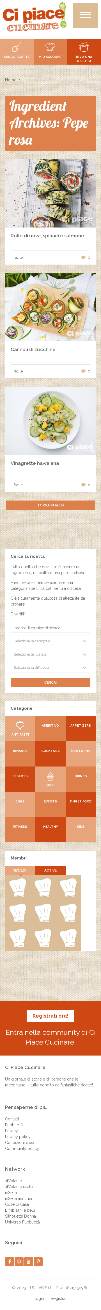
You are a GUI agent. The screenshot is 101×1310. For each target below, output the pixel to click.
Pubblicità (14, 1125)
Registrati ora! (50, 1016)
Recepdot (18, 896)
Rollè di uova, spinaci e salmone (47, 235)
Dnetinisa (42, 921)
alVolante (13, 1181)
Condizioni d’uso (20, 1142)
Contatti (12, 1119)
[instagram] (19, 1261)
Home (10, 80)
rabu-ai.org (43, 946)
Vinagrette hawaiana (35, 463)
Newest (20, 870)
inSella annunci (18, 1198)
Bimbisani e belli (20, 1210)
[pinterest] (38, 1261)
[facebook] (10, 1261)
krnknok (68, 921)
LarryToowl (68, 946)
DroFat (18, 946)
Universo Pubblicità (22, 1222)
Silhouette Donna (20, 1216)
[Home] (34, 16)
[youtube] (29, 1261)
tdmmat (17, 921)
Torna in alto (50, 505)
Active (50, 870)
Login (39, 1298)
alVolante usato (19, 1186)
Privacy (11, 1131)
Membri (19, 858)
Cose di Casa (17, 1204)
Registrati (59, 1298)
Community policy (22, 1148)
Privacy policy (18, 1136)
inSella (11, 1192)
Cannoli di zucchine (33, 349)
